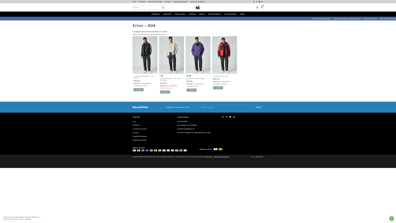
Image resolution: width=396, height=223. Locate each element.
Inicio (134, 1)
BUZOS (202, 14)
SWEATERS (167, 14)
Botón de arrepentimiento (221, 156)
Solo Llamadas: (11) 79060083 (187, 125)
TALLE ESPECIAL (230, 14)
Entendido (28, 219)
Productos (142, 1)
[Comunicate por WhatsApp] (391, 218)
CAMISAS (192, 14)
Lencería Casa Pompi (155, 1)
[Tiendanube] (257, 157)
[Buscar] (163, 7)
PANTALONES (180, 14)
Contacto (167, 1)
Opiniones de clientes (197, 1)
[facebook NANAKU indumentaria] (257, 1)
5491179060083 (182, 121)
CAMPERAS (155, 14)
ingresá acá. (208, 156)
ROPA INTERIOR (214, 14)
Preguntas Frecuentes (180, 1)
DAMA (242, 14)
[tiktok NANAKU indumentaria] (262, 1)
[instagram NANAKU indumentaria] (254, 1)
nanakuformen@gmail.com (186, 129)
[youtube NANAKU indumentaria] (259, 1)
